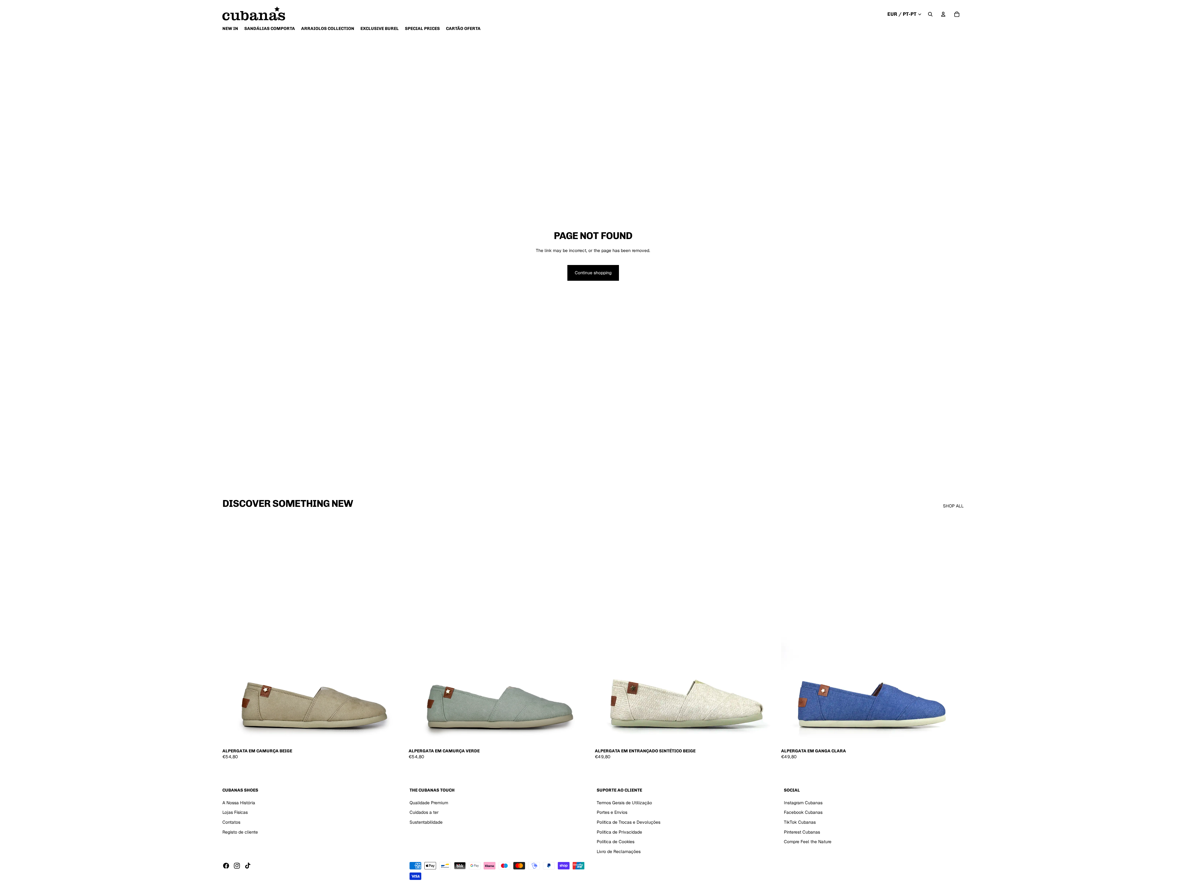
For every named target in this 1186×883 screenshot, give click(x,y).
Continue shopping (593, 272)
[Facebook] (226, 866)
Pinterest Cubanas (802, 832)
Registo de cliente (240, 832)
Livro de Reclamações (619, 851)
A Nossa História (238, 802)
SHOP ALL (953, 506)
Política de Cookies (615, 842)
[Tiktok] (247, 866)
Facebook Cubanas (803, 812)
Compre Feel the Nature (807, 842)
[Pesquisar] (930, 14)
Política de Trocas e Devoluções (628, 822)
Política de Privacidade (619, 832)
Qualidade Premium (429, 802)
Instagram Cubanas (803, 802)
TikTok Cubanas (800, 822)
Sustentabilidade (426, 822)
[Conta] (943, 14)
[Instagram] (237, 866)
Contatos (231, 822)
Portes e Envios (612, 812)
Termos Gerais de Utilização (624, 802)
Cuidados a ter (424, 812)
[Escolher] (395, 735)
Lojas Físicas (235, 812)
